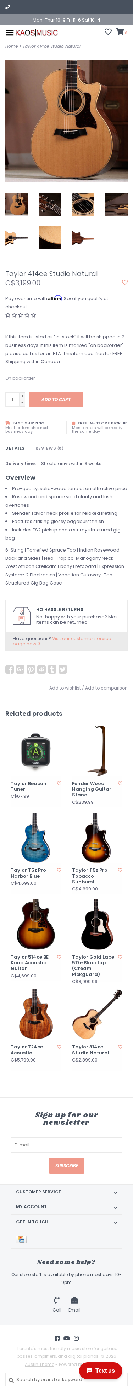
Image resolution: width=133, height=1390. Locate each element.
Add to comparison (106, 688)
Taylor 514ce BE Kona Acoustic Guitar (30, 963)
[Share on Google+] (20, 669)
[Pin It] (31, 669)
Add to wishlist (65, 688)
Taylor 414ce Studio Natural (52, 46)
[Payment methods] (22, 1239)
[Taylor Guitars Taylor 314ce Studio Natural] (97, 1014)
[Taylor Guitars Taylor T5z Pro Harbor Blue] (36, 838)
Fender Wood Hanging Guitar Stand (91, 789)
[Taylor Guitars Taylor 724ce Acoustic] (36, 1014)
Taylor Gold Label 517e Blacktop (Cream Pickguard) (94, 965)
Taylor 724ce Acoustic (27, 1050)
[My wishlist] (108, 32)
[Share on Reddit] (41, 669)
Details (15, 448)
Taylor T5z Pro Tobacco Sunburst (89, 876)
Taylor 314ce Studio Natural (90, 1050)
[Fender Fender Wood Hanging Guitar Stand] (97, 751)
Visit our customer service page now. (62, 641)
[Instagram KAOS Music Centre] (76, 1338)
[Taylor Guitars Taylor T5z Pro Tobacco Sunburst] (97, 838)
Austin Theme (39, 1364)
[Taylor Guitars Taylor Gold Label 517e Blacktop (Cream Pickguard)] (97, 924)
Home (11, 46)
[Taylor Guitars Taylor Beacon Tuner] (36, 751)
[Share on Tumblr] (52, 669)
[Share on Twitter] (63, 669)
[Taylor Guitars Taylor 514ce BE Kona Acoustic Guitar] (36, 924)
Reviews (49, 448)
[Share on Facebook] (9, 669)
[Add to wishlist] (125, 282)
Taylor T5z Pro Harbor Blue (28, 873)
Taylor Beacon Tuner (28, 786)
